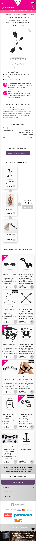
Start (3, 14)
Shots (25, 20)
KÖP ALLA (27, 207)
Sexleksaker (9, 14)
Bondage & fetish (17, 14)
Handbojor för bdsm (28, 14)
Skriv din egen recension (18, 153)
